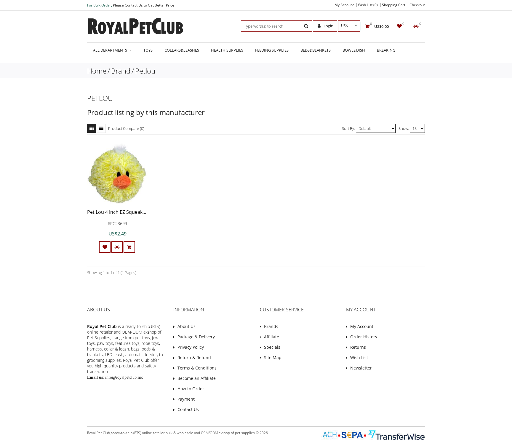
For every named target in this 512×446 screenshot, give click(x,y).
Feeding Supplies (272, 50)
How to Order (190, 388)
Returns (358, 347)
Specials (272, 347)
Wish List (359, 357)
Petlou (145, 71)
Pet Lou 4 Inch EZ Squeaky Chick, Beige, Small (137, 212)
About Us (186, 326)
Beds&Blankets (315, 50)
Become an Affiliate (196, 378)
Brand (120, 71)
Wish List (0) (368, 5)
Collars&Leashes (181, 50)
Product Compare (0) (126, 128)
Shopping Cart (393, 5)
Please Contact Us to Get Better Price (143, 5)
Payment (186, 399)
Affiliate (271, 337)
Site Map (272, 357)
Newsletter (361, 368)
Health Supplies (227, 50)
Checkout (417, 5)
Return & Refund (194, 357)
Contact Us (188, 409)
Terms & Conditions (197, 368)
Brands (271, 326)
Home (96, 71)
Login (328, 25)
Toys (148, 50)
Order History (363, 337)
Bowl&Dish (354, 50)
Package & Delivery (196, 337)
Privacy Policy (190, 347)
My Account (344, 5)
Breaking (386, 50)
